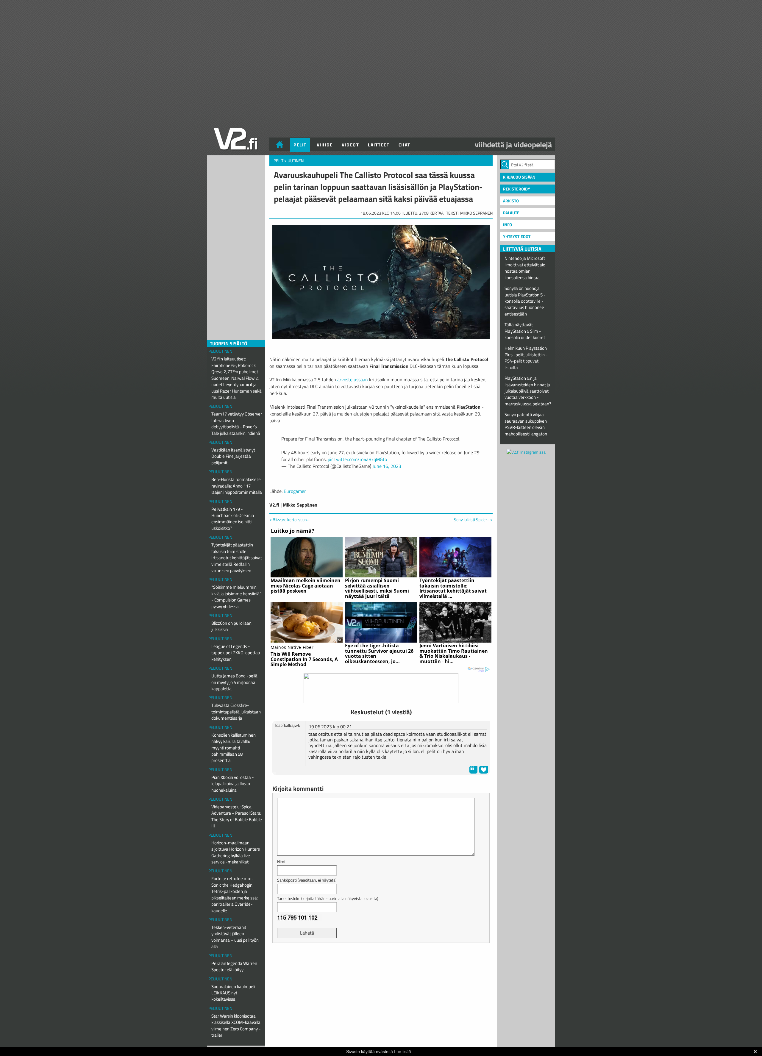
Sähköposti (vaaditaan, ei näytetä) (307, 880)
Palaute (511, 213)
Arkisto (511, 201)
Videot (350, 144)
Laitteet (378, 144)
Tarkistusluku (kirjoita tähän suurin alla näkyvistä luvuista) (327, 898)
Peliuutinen (220, 351)
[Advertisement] (381, 962)
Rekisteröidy (516, 189)
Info (507, 224)
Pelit (300, 144)
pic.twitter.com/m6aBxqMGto (357, 459)
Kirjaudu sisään (519, 177)
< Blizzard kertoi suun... (289, 519)
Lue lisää (402, 1051)
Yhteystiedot (516, 236)
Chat (404, 144)
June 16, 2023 (386, 466)
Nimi (281, 861)
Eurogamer (295, 491)
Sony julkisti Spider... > (473, 520)
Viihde (325, 144)
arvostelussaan (352, 379)
